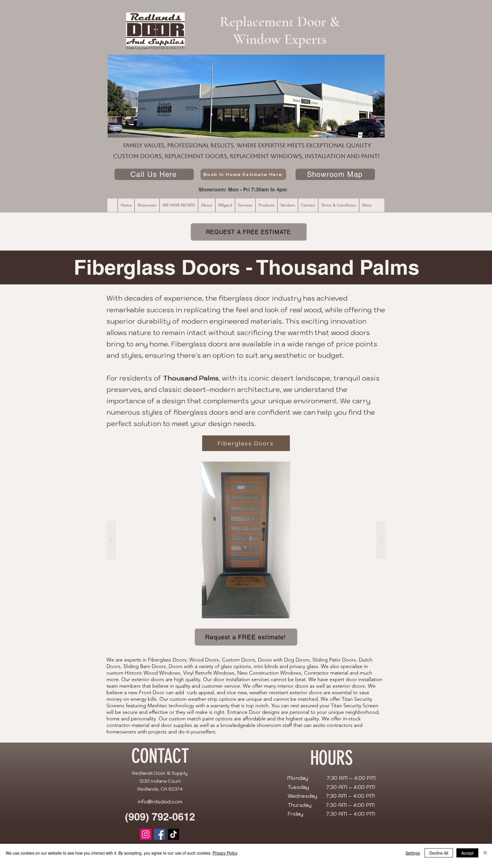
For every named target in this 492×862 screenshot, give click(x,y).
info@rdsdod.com (160, 801)
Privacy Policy (225, 853)
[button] (246, 540)
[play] (370, 466)
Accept (467, 853)
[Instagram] (145, 834)
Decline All (438, 853)
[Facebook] (159, 834)
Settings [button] (412, 853)
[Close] (485, 852)
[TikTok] (173, 834)
